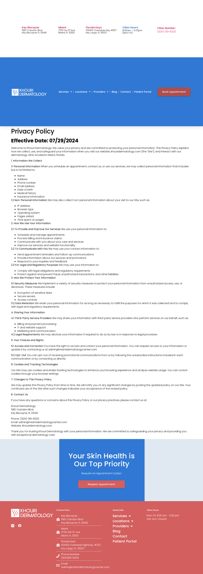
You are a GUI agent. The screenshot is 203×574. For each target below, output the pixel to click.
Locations (81, 91)
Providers (99, 91)
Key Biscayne (30, 27)
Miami (62, 27)
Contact (125, 91)
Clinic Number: (166, 28)
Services (64, 91)
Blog (114, 91)
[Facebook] (19, 525)
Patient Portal (142, 91)
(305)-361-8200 (166, 31)
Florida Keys (94, 27)
